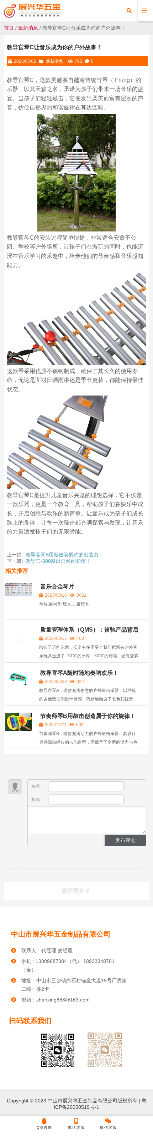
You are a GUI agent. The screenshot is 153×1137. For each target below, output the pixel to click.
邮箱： (38, 799)
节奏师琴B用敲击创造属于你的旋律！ (88, 716)
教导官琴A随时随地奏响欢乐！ (79, 673)
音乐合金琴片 (57, 586)
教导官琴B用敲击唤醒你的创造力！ (65, 554)
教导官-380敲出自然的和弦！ (58, 561)
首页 (9, 28)
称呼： (38, 786)
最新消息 (28, 28)
